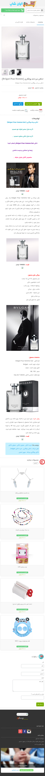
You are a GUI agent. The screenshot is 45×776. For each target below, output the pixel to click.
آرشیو (35, 463)
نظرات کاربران (19, 22)
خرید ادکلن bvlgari (16, 449)
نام (43, 662)
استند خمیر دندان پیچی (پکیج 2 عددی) (22, 604)
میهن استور (22, 452)
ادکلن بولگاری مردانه (33, 452)
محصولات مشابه (30, 22)
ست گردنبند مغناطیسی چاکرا (22, 493)
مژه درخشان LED (22, 567)
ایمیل (42, 670)
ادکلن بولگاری (27, 449)
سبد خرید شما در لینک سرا (13, 10)
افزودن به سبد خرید (31, 104)
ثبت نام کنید (15, 770)
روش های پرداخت (39, 744)
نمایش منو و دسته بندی (33, 10)
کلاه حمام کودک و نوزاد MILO (22, 641)
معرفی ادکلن (20, 445)
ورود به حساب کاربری (26, 770)
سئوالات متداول (39, 738)
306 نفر (16, 104)
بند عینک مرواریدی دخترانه (22, 530)
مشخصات (40, 22)
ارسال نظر (40, 704)
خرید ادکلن (28, 445)
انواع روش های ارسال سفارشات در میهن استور (31, 741)
